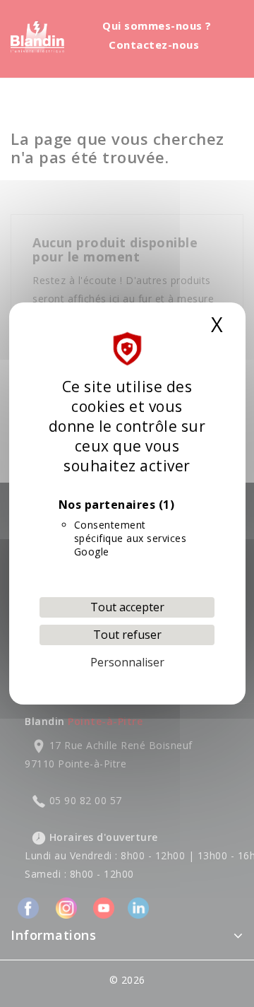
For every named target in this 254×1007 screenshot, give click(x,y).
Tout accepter (127, 607)
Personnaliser (127, 662)
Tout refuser (127, 634)
